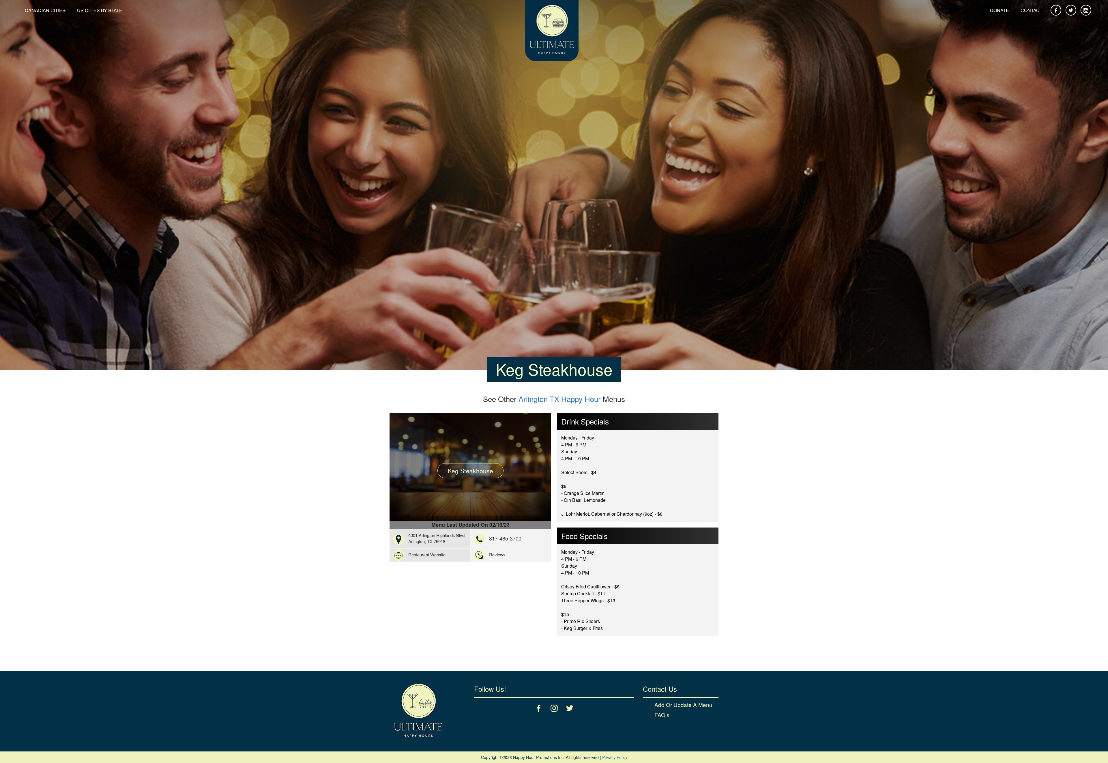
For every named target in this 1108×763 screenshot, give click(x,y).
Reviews (497, 554)
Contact (1032, 10)
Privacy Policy (614, 757)
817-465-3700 (505, 538)
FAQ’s (661, 715)
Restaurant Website (427, 554)
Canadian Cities (45, 10)
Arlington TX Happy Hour (560, 398)
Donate (999, 10)
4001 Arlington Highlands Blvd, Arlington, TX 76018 (437, 538)
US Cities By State (99, 10)
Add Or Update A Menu (683, 704)
